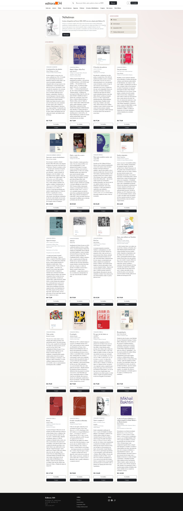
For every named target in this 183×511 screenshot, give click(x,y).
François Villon (49, 428)
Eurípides (95, 430)
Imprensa (75, 8)
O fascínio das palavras (100, 73)
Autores (54, 8)
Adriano (72, 246)
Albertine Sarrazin (73, 342)
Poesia (48, 426)
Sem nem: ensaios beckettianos (55, 163)
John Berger (72, 428)
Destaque (66, 40)
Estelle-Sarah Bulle (74, 163)
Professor (82, 8)
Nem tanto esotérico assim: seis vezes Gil (103, 164)
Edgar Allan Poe (73, 77)
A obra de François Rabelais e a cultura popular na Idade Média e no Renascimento (126, 426)
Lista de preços (80, 508)
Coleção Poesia (74, 244)
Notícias (78, 505)
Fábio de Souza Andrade (51, 165)
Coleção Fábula (74, 73)
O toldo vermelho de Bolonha (78, 426)
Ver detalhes (56, 130)
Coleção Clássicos (51, 73)
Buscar (113, 3)
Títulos (59, 8)
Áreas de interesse (67, 8)
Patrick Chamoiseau (121, 163)
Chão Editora (117, 8)
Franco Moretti (120, 79)
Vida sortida (50, 340)
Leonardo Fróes (97, 77)
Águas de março (51, 246)
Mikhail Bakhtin (120, 429)
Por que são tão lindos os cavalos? (101, 341)
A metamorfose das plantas (54, 75)
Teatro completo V (99, 426)
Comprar (56, 133)
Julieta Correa (96, 343)
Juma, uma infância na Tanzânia (126, 243)
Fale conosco (109, 8)
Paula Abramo (96, 248)
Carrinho (135, 3)
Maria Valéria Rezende (121, 340)
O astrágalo (73, 340)
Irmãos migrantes (122, 161)
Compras (102, 8)
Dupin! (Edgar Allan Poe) (77, 75)
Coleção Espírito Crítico (53, 161)
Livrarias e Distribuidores (92, 8)
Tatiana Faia (72, 248)
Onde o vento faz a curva (77, 161)
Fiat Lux (96, 246)
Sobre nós (48, 8)
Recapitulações (121, 338)
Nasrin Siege (119, 244)
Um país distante (122, 75)
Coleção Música (98, 160)
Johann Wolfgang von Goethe (52, 77)
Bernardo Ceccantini (50, 342)
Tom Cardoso (96, 166)
